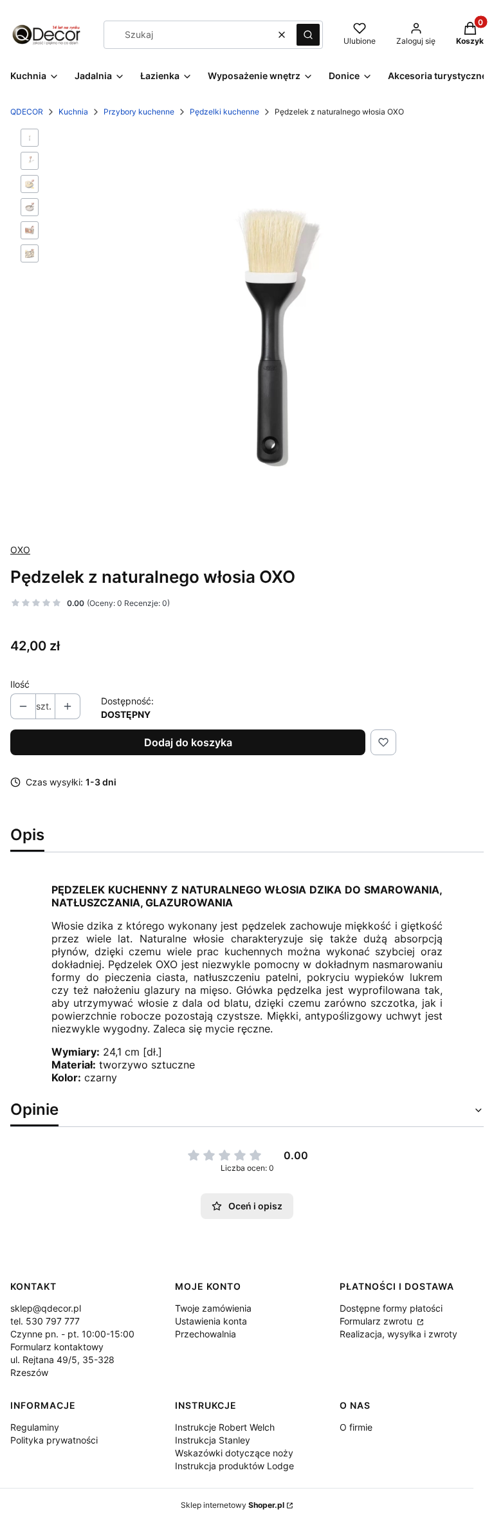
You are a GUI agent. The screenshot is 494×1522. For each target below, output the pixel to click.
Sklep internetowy (232, 1505)
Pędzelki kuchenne (224, 111)
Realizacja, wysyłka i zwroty (398, 1333)
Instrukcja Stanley (212, 1440)
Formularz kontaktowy (57, 1346)
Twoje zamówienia (213, 1308)
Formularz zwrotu (377, 1321)
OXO (20, 549)
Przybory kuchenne (139, 111)
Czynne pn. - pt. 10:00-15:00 (72, 1333)
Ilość (20, 684)
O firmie (356, 1427)
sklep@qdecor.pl (45, 1308)
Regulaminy (34, 1427)
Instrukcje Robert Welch (225, 1427)
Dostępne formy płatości (391, 1308)
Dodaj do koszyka (188, 742)
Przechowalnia (205, 1333)
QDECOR (26, 111)
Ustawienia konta (211, 1321)
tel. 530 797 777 (45, 1321)
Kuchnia (73, 111)
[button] (308, 35)
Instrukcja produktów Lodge (234, 1465)
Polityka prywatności (54, 1440)
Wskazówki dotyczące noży (234, 1452)
